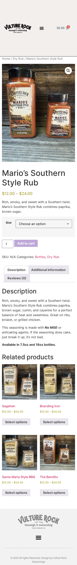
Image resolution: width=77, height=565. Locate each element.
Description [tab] (16, 270)
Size (9, 222)
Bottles (40, 257)
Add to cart (26, 243)
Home (6, 58)
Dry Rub (18, 58)
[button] (41, 28)
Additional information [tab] (48, 270)
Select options (16, 422)
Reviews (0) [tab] (17, 278)
